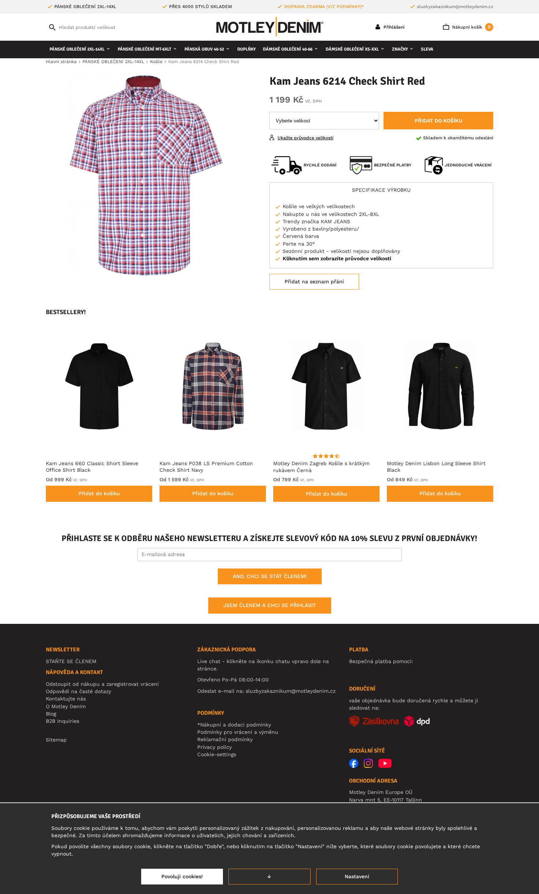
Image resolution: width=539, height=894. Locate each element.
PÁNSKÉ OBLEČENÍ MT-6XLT (144, 49)
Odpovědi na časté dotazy (78, 691)
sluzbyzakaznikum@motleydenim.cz (455, 6)
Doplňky (246, 49)
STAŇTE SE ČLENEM (71, 661)
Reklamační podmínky (225, 739)
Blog (51, 714)
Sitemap (56, 740)
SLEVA (427, 49)
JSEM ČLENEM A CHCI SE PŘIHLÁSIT (269, 605)
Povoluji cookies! (182, 876)
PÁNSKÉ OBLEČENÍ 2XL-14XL (77, 49)
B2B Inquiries (62, 721)
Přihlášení (393, 27)
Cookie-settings (216, 754)
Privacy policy (214, 747)
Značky (400, 49)
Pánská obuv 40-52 (204, 49)
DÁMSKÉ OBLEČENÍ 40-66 (287, 49)
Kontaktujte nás (66, 699)
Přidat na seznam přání (314, 281)
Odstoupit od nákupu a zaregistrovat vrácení (102, 684)
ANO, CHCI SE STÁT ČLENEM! (270, 576)
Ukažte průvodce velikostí (305, 137)
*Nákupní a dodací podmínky (234, 725)
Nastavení (357, 876)
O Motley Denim (66, 706)
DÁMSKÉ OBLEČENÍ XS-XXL (352, 49)
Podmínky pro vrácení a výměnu (237, 732)
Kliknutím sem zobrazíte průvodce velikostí (337, 258)
